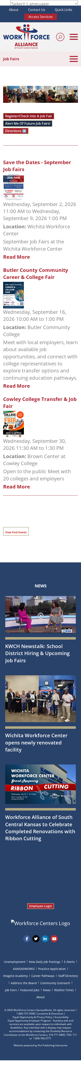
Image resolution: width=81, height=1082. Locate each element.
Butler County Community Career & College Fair (35, 273)
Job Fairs (11, 990)
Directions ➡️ (15, 131)
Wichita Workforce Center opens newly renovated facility (36, 742)
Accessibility (61, 1017)
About (13, 9)
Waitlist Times (64, 990)
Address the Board (24, 983)
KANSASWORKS (24, 969)
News (41, 586)
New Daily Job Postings (44, 962)
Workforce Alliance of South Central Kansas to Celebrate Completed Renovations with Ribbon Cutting (40, 828)
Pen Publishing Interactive (53, 1045)
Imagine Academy (15, 976)
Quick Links (63, 9)
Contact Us (36, 9)
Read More (16, 256)
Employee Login (40, 906)
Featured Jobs (29, 990)
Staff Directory (68, 976)
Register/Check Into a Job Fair (28, 116)
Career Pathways (43, 976)
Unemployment (14, 962)
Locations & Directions (50, 1013)
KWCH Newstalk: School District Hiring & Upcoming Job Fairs (37, 653)
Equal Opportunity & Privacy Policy (32, 1017)
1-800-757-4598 (25, 1013)
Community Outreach (55, 983)
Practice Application (52, 969)
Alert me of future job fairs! (27, 123)
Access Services (40, 16)
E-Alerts (69, 962)
